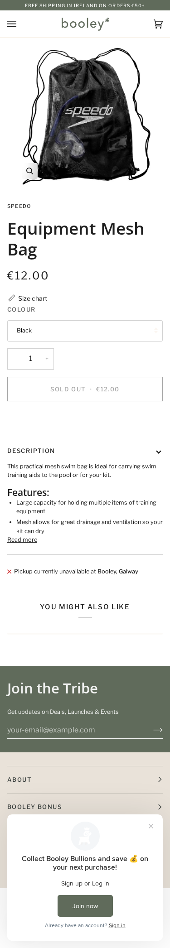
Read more (22, 539)
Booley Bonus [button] (34, 806)
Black (24, 330)
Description (31, 450)
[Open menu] (20, 23)
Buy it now (85, 419)
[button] (27, 298)
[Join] (151, 729)
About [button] (19, 779)
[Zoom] (85, 116)
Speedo (19, 206)
